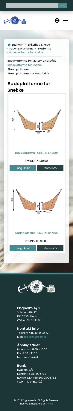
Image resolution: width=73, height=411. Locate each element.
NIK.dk (49, 403)
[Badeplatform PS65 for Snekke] (36, 227)
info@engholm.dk (35, 337)
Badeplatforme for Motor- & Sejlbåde (31, 61)
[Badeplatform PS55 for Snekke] (36, 146)
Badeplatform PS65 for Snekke (36, 233)
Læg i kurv (23, 168)
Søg (62, 5)
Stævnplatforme (18, 69)
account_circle (57, 20)
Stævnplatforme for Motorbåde (28, 73)
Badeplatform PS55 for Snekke (36, 153)
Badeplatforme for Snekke (24, 65)
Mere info (50, 168)
